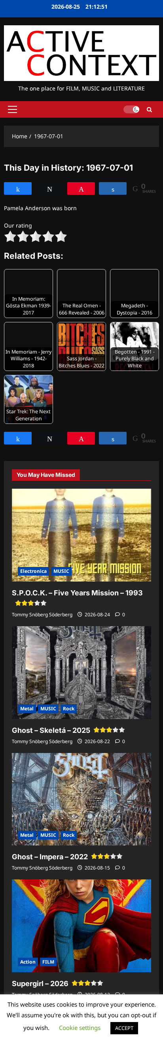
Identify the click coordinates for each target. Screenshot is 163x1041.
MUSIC (61, 571)
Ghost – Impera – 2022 (50, 857)
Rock (68, 708)
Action (28, 961)
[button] (12, 109)
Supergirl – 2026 (40, 983)
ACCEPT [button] (124, 1028)
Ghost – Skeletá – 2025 (51, 730)
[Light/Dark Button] (131, 109)
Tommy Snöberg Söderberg (42, 614)
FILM (48, 961)
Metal (27, 708)
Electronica (33, 571)
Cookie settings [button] (79, 1028)
